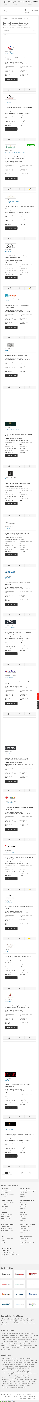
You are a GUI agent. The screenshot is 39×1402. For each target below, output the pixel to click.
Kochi (3, 1374)
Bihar (31, 1334)
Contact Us (17, 1396)
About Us (10, 1396)
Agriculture (23, 1206)
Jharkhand (4, 1339)
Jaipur (23, 1370)
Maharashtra (11, 1341)
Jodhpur (24, 1372)
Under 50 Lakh (27, 1323)
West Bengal (15, 1347)
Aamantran (8, 1001)
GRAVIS (7, 578)
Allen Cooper (9, 677)
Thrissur (34, 1383)
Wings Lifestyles (10, 628)
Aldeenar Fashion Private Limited (15, 152)
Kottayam (19, 1374)
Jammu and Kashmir (27, 1337)
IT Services (4, 1208)
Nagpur (16, 1378)
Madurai (11, 1376)
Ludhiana (4, 1376)
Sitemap (34, 1398)
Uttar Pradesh (5, 1347)
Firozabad (24, 1366)
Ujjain (9, 1385)
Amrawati (22, 1358)
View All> (22, 1220)
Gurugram (10, 1368)
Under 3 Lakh (25, 1319)
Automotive (4, 1188)
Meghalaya (26, 1341)
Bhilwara (4, 1362)
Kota (13, 1374)
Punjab (30, 1343)
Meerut (24, 1376)
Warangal (23, 1387)
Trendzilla (8, 103)
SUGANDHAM (9, 1130)
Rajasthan (4, 1345)
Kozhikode (27, 1374)
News (35, 1396)
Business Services (6, 1200)
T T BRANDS (9, 803)
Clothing (22, 1216)
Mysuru (10, 1378)
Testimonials (22, 1398)
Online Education (5, 1218)
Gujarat (35, 1336)
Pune (18, 1382)
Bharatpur (33, 1360)
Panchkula (23, 1380)
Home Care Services (6, 1228)
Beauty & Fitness (5, 1226)
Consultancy (4, 1206)
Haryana (4, 1337)
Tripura (24, 1345)
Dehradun (5, 1366)
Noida (16, 1380)
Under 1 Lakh (6, 1319)
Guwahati (17, 1368)
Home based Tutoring (7, 1230)
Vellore (28, 1385)
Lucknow (34, 1374)
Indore (12, 1370)
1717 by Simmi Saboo (12, 202)
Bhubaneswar (18, 1362)
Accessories (23, 1214)
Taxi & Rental (23, 1228)
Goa (31, 1336)
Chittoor (18, 1364)
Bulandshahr (33, 1362)
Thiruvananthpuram (24, 1383)
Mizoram (33, 1341)
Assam (27, 1334)
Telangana (23, 1347)
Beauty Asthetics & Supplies (28, 1191)
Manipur (18, 1341)
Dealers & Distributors (27, 1200)
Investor (35, 1)
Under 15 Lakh (20, 1321)
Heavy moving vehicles (7, 1194)
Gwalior (23, 1368)
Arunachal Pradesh (18, 1334)
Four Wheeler (4, 1192)
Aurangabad (5, 1360)
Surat (15, 1383)
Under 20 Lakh (31, 1321)
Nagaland (4, 1343)
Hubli (28, 1368)
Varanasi (22, 1385)
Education (23, 1204)
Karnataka (12, 1339)
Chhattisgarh (13, 1336)
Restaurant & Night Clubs (27, 1242)
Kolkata (9, 1374)
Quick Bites (23, 1240)
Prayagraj (4, 1382)
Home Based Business (7, 1224)
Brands (31, 1396)
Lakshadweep (26, 1339)
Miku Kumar (9, 902)
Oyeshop (8, 301)
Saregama (8, 350)
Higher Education (6, 1216)
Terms (29, 1398)
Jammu (4, 1372)
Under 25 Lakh (6, 1323)
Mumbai (4, 1378)
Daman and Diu (23, 1336)
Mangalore (18, 1376)
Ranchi (34, 1382)
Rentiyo (7, 528)
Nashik (21, 1378)
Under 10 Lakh (10, 1321)
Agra (3, 1358)
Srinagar (9, 1383)
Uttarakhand (32, 1345)
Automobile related (6, 1191)
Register (36, 10)
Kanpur (30, 1372)
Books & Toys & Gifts (7, 1238)
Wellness (22, 1194)
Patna (35, 1380)
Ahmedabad (9, 1358)
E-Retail (3, 1242)
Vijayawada (5, 1387)
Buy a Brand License (5, 3)
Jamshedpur (11, 1372)
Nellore (4, 1380)
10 (3, 1175)
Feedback (24, 1396)
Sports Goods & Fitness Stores (10, 1254)
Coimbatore (26, 1364)
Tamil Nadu (17, 1345)
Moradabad (31, 1376)
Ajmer (16, 1358)
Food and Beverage (26, 1236)
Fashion (22, 1212)
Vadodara (15, 1385)
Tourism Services (25, 1230)
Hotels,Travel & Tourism (27, 1224)
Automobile (23, 1203)
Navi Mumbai (28, 1378)
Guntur (4, 1368)
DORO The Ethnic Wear (12, 429)
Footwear (23, 1218)
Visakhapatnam (14, 1387)
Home (5, 1396)
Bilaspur (25, 1362)
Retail (2, 1236)
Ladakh (9, 1349)
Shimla (4, 1383)
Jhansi (19, 1372)
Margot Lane (9, 951)
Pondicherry (22, 1343)
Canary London (9, 852)
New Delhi (10, 1380)
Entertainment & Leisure (7, 1252)
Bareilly (12, 1360)
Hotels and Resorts (25, 1226)
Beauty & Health (25, 1188)
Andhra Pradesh (6, 1334)
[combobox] (19, 30)
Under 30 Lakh (16, 1323)
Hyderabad (5, 1370)
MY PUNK (8, 1080)
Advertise (20, 1)
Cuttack (33, 1364)
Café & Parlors (24, 1238)
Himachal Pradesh (13, 1337)
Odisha (15, 1343)
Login (37, 12)
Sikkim (11, 1345)
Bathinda (18, 1360)
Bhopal (10, 1362)
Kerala (19, 1339)
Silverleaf (8, 251)
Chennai (12, 1364)
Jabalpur (17, 1370)
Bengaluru (26, 1360)
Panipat (29, 1380)
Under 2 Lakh (15, 1319)
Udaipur (4, 1385)
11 (7, 1175)
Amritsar (29, 1358)
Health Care (23, 1192)
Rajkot (28, 1382)
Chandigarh (4, 1336)
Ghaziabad (32, 1366)
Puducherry (12, 1382)
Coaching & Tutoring (6, 1214)
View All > (3, 1196)
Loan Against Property (30, 3)
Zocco (7, 479)
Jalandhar (30, 1370)
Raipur (23, 1382)
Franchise (5, 18)
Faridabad (17, 1366)
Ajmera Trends (9, 53)
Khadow (7, 753)
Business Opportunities (16, 18)
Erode (11, 1366)
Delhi (10, 1343)
